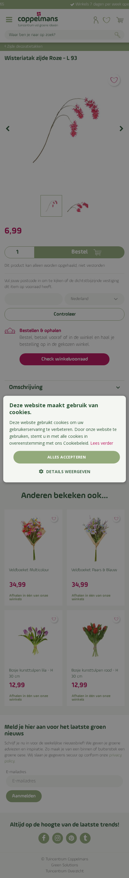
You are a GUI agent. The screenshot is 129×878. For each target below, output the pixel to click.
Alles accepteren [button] (66, 457)
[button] (64, 471)
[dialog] (64, 439)
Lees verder (101, 443)
